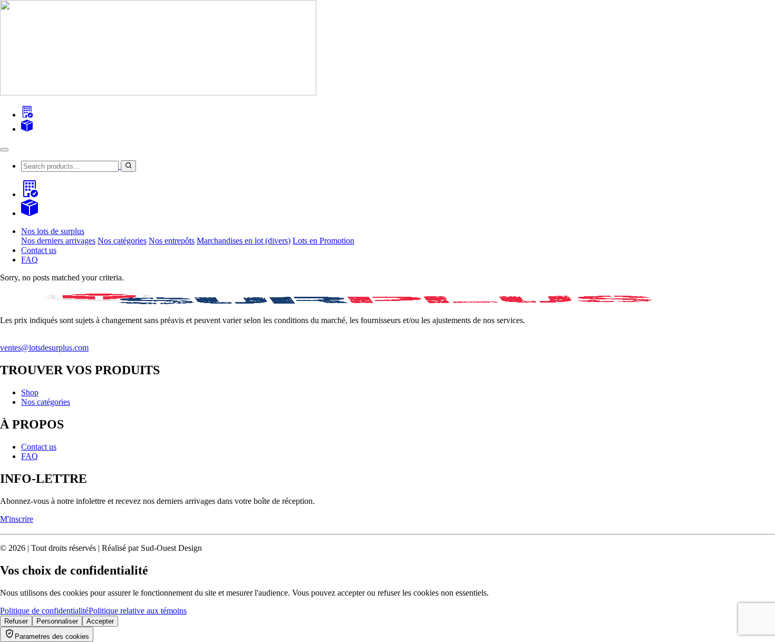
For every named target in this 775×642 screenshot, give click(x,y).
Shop (29, 392)
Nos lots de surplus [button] (52, 231)
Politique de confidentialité (44, 610)
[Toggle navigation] (4, 149)
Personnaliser (57, 621)
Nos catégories (122, 240)
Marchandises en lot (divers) (243, 240)
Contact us (38, 250)
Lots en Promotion (323, 240)
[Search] (27, 114)
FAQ (29, 259)
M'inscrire (16, 518)
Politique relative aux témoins (138, 610)
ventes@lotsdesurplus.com (44, 347)
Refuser (16, 621)
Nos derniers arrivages (58, 240)
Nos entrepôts (172, 240)
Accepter (100, 621)
